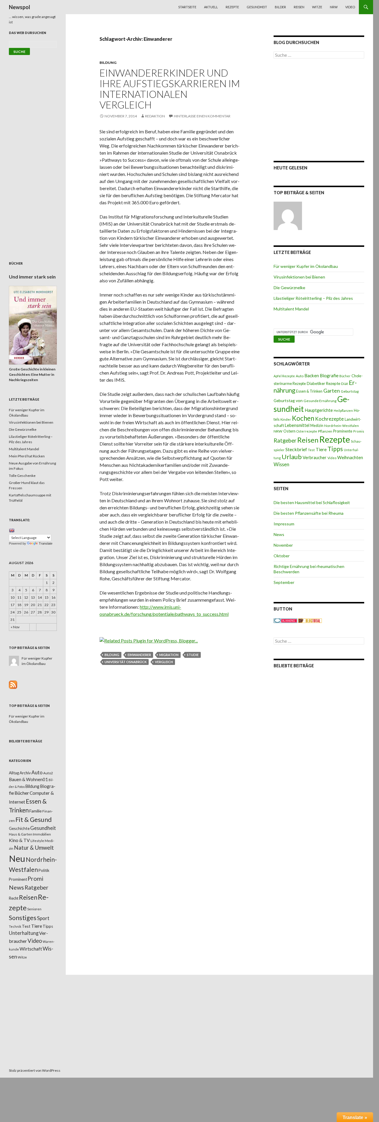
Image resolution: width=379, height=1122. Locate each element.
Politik (43, 870)
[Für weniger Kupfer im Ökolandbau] (288, 216)
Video (350, 7)
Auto (299, 376)
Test (311, 450)
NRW (334, 7)
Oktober (282, 555)
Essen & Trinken (309, 391)
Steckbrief (296, 449)
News (279, 534)
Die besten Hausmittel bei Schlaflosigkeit (312, 502)
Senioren (34, 909)
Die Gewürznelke (289, 287)
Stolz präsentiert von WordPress (34, 1070)
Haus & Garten (20, 834)
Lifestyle (37, 841)
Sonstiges (22, 918)
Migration (169, 655)
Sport (43, 918)
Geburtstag (350, 391)
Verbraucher (315, 457)
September (284, 582)
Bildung (107, 62)
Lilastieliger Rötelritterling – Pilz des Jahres (313, 298)
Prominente (342, 431)
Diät (344, 383)
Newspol (19, 7)
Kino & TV (19, 840)
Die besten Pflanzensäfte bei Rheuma (308, 513)
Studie (193, 655)
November (283, 545)
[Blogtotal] (310, 620)
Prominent (18, 879)
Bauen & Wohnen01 (28, 779)
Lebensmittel (297, 425)
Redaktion (155, 116)
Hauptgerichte (319, 410)
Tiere (321, 449)
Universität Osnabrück (126, 662)
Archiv (25, 772)
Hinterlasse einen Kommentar (202, 116)
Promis (358, 431)
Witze (317, 7)
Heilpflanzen (343, 410)
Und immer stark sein (32, 276)
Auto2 (48, 773)
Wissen (281, 464)
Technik (15, 926)
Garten (331, 391)
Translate (45, 543)
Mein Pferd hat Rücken (27, 456)
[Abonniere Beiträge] (13, 684)
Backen (311, 375)
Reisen (299, 7)
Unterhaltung (23, 933)
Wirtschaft (31, 948)
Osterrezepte (306, 431)
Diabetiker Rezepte (323, 383)
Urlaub (292, 457)
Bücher (345, 376)
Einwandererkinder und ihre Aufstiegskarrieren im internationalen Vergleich (169, 89)
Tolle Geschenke (22, 475)
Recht (13, 898)
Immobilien (42, 834)
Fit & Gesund (33, 819)
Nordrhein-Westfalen (341, 426)
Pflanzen (325, 431)
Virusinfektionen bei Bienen (299, 276)
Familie (35, 810)
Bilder (280, 7)
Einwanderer (139, 655)
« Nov (15, 627)
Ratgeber (285, 440)
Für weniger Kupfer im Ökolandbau (306, 266)
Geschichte (19, 828)
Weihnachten (350, 457)
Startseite (187, 7)
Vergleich (164, 662)
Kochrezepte (329, 419)
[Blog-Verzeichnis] (285, 620)
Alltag (14, 772)
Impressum (284, 523)
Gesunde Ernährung (319, 401)
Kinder (285, 419)
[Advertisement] (319, 110)
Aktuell (211, 7)
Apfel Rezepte (284, 376)
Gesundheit (257, 7)
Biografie (329, 375)
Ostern (289, 431)
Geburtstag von (288, 400)
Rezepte (232, 7)
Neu (17, 858)
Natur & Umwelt (34, 847)
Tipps (335, 448)
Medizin (316, 425)
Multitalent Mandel (291, 308)
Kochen (303, 418)
